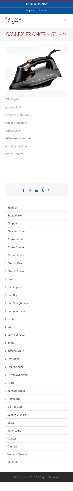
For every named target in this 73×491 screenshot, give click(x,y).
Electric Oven (15, 263)
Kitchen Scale (15, 351)
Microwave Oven (17, 374)
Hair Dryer (13, 295)
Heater (11, 319)
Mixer (10, 382)
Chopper (12, 223)
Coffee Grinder (16, 247)
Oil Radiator (14, 406)
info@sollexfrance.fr (36, 3)
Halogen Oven (16, 311)
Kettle (11, 343)
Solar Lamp (14, 430)
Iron (9, 327)
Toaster (11, 438)
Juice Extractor (16, 335)
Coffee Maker (15, 239)
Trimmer (12, 446)
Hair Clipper (14, 287)
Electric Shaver (16, 271)
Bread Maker (15, 215)
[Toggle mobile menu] (66, 19)
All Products (14, 462)
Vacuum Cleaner (17, 454)
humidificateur (16, 390)
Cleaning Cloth (16, 231)
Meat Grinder (15, 367)
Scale (10, 422)
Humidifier (13, 398)
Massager (13, 359)
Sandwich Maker (17, 414)
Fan (9, 279)
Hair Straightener (17, 303)
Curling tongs (15, 255)
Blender (12, 207)
